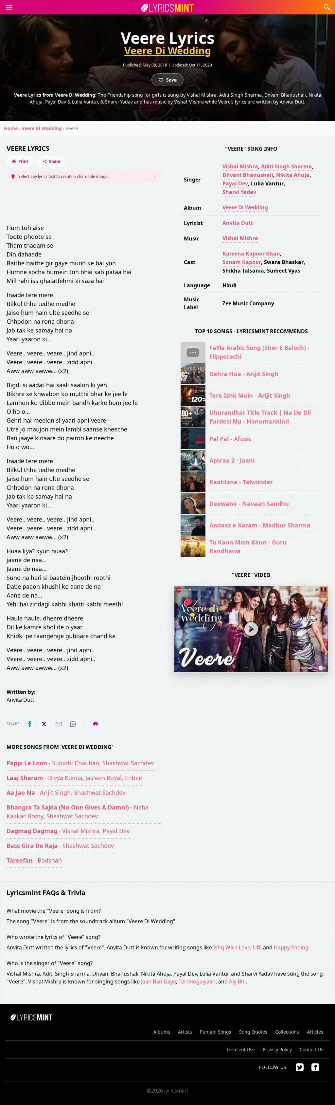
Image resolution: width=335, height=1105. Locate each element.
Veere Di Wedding (167, 51)
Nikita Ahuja (292, 175)
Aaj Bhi (237, 981)
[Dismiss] (154, 176)
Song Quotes (253, 1032)
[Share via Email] (58, 724)
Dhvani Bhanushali (247, 175)
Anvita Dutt (237, 222)
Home (11, 128)
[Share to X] (44, 724)
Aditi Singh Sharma (286, 166)
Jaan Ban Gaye (158, 981)
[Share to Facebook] (30, 724)
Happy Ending (291, 947)
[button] (9, 7)
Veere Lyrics (28, 148)
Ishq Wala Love (231, 947)
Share (54, 161)
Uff (256, 947)
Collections (287, 1032)
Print (23, 161)
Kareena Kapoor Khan (251, 253)
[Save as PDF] (95, 724)
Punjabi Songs (215, 1032)
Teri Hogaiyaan (197, 981)
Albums (161, 1032)
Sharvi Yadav (239, 192)
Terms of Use (240, 1049)
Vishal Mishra (240, 166)
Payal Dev (235, 183)
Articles (315, 1032)
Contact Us (311, 1049)
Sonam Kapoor (241, 262)
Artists (185, 1032)
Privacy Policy (277, 1049)
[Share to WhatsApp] (73, 724)
